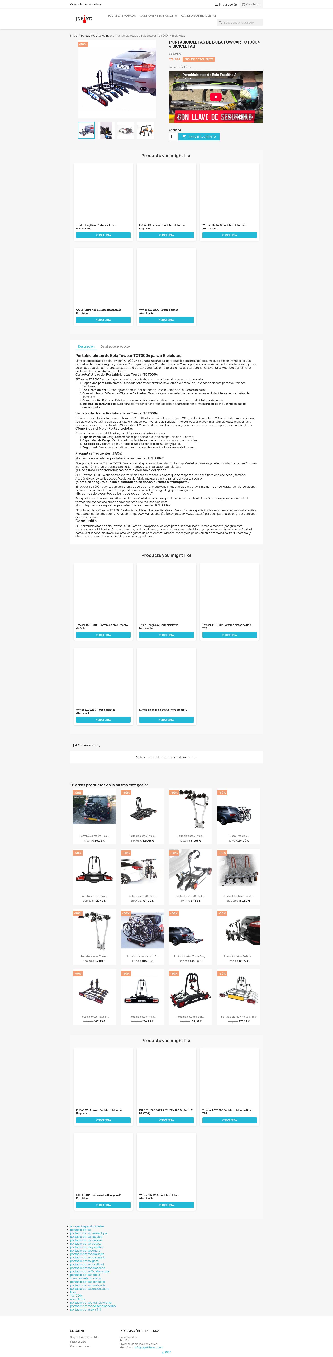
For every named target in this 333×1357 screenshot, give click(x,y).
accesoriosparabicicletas (87, 1226)
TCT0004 (76, 1296)
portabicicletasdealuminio (87, 1257)
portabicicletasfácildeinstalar (90, 1271)
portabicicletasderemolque (88, 1233)
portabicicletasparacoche (87, 1268)
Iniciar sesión (78, 1341)
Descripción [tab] (86, 346)
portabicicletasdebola (85, 1275)
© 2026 (166, 1352)
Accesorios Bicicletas (198, 16)
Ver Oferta (103, 235)
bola (73, 1292)
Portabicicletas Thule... (142, 835)
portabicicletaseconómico (88, 1282)
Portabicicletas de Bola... (94, 835)
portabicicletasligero (84, 1261)
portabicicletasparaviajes (87, 1254)
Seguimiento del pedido (84, 1337)
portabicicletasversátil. (85, 1309)
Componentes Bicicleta (158, 16)
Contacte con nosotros (86, 4)
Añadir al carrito (199, 136)
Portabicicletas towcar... (94, 1016)
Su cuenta (78, 1331)
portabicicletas (80, 1230)
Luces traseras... (239, 835)
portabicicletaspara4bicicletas (91, 1302)
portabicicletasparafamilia (87, 1285)
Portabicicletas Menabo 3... (142, 956)
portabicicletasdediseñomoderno (93, 1306)
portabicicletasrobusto (86, 1243)
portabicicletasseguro (85, 1250)
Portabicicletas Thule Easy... (190, 956)
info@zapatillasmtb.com (149, 1347)
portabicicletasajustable (86, 1247)
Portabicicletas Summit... (238, 896)
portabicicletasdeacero (86, 1240)
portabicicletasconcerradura (89, 1289)
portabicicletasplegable (86, 1237)
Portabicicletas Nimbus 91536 (238, 1016)
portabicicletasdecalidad (87, 1264)
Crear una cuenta (80, 1346)
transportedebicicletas (86, 1278)
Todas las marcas (122, 16)
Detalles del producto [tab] (115, 346)
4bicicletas (77, 1299)
